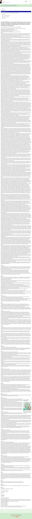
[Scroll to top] (30, 517)
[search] (26, 1)
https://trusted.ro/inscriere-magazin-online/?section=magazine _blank (27, 405)
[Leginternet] (6, 2)
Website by (15, 516)
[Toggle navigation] (30, 3)
